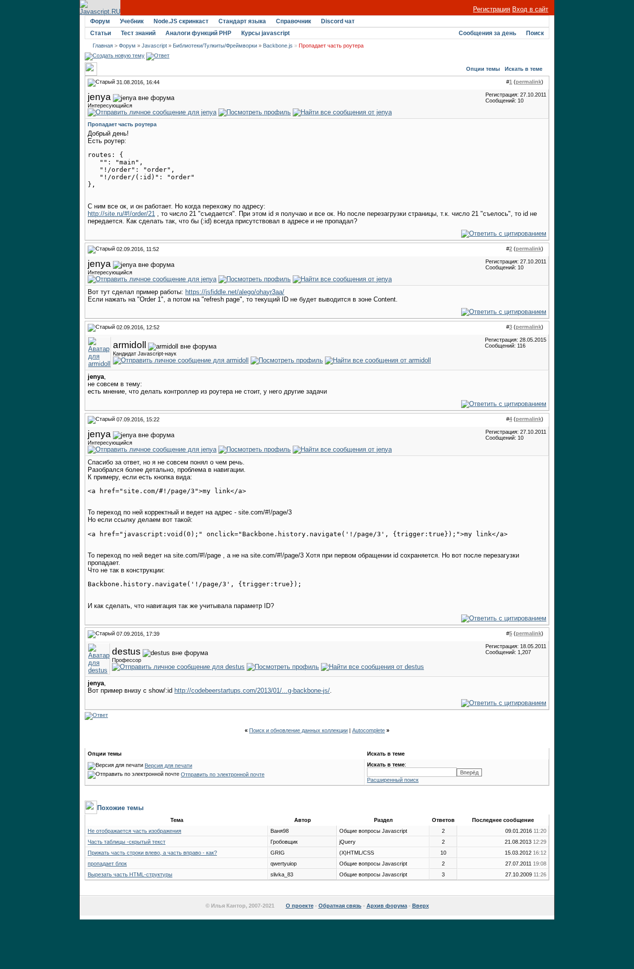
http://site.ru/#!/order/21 (121, 213)
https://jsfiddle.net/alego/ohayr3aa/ (234, 292)
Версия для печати (168, 765)
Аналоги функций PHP (198, 33)
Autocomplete (368, 730)
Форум (100, 21)
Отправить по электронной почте (222, 774)
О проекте (300, 906)
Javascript (154, 46)
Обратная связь (340, 906)
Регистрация (491, 9)
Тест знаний (138, 33)
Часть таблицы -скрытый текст (126, 842)
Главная (103, 46)
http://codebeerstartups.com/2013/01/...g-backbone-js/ (252, 690)
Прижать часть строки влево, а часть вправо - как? (152, 853)
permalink (528, 82)
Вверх (420, 906)
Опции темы (483, 69)
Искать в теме (523, 69)
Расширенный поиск (393, 780)
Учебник (132, 21)
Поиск (535, 33)
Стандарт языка (242, 21)
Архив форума (387, 906)
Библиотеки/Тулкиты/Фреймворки (215, 46)
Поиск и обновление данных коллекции (298, 730)
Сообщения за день (487, 33)
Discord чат (338, 21)
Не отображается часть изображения (134, 831)
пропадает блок (107, 864)
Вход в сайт (530, 9)
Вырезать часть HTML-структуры (130, 874)
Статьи (100, 33)
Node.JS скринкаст (181, 21)
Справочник (293, 21)
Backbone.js (278, 46)
